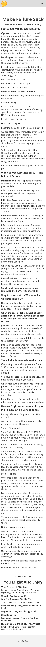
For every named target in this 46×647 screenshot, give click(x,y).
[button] (42, 3)
